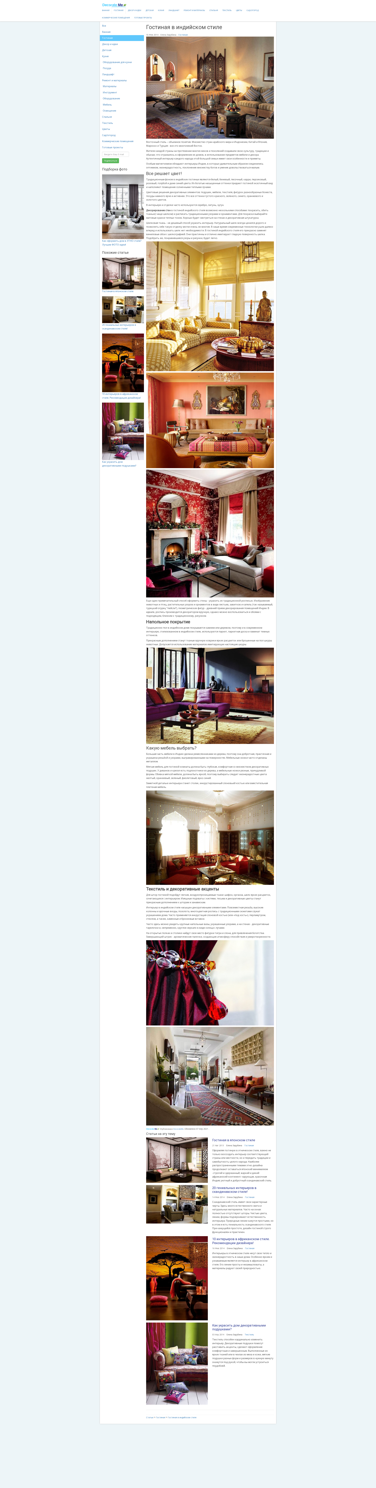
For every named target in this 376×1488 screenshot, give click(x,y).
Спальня (213, 10)
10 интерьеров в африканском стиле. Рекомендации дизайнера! (241, 1241)
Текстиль (227, 10)
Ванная (105, 10)
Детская (150, 10)
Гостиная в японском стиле (118, 291)
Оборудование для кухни (117, 62)
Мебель (107, 104)
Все (104, 25)
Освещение (109, 110)
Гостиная (118, 10)
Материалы (109, 86)
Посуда (107, 68)
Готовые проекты (143, 17)
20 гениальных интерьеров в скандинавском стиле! (234, 1190)
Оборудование (111, 98)
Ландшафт (173, 10)
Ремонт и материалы (194, 10)
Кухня (161, 10)
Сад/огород (252, 10)
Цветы (239, 10)
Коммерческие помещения (116, 17)
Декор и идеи (134, 10)
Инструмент (110, 92)
